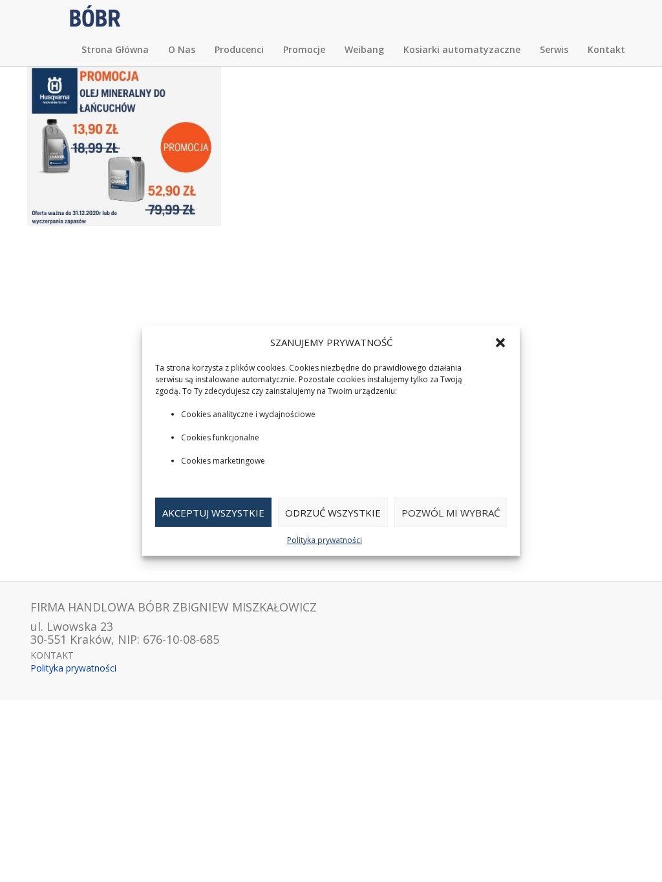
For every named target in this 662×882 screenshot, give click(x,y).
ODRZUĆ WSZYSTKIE (333, 512)
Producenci (239, 49)
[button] (500, 342)
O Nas (181, 49)
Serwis (554, 49)
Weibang (364, 49)
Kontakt (606, 49)
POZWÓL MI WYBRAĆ (450, 512)
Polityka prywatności (324, 540)
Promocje (304, 49)
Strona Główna (115, 49)
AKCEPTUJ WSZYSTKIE (213, 512)
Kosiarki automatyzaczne (461, 49)
